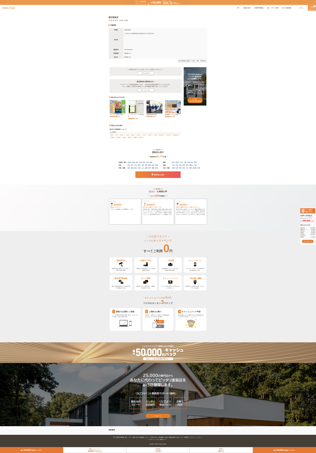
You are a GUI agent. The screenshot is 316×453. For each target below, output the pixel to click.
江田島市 (112, 137)
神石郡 (141, 137)
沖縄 (199, 168)
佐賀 (176, 168)
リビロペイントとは (154, 439)
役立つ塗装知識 (286, 8)
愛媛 (153, 168)
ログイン (147, 437)
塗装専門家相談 (259, 8)
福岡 (173, 168)
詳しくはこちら (145, 90)
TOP (238, 8)
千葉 (185, 162)
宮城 (140, 162)
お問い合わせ (154, 437)
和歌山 (191, 165)
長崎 (180, 168)
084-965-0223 (128, 49)
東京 (173, 162)
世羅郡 (135, 137)
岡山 (135, 168)
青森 (133, 162)
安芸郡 (118, 137)
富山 (132, 165)
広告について (179, 437)
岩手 (137, 162)
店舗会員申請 (172, 437)
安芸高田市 (175, 135)
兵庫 (176, 165)
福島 (151, 162)
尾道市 (133, 135)
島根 (132, 168)
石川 (135, 165)
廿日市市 (168, 135)
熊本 (183, 168)
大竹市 (155, 135)
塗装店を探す (247, 8)
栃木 (192, 162)
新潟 (129, 165)
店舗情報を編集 (185, 61)
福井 (139, 165)
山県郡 (124, 137)
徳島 (146, 168)
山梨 (142, 165)
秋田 (144, 162)
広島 (139, 168)
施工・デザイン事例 (272, 8)
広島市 (111, 135)
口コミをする (146, 73)
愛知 (149, 165)
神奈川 (177, 162)
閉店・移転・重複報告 (199, 61)
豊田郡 (129, 137)
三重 (195, 165)
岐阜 (153, 165)
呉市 (117, 135)
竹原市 (122, 135)
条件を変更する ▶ (307, 241)
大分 (187, 168)
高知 (156, 168)
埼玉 (181, 162)
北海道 (130, 162)
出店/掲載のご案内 (163, 437)
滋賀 (183, 165)
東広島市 (161, 135)
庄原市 (149, 135)
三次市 (144, 135)
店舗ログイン (163, 439)
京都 (180, 165)
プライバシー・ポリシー (196, 437)
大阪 (173, 165)
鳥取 (129, 168)
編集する (128, 53)
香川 (149, 168)
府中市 (138, 135)
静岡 (156, 165)
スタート (158, 416)
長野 (146, 165)
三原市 (127, 135)
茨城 (188, 162)
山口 (142, 168)
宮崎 (190, 168)
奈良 (187, 165)
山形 (147, 162)
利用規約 (186, 437)
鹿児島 (195, 168)
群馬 (195, 162)
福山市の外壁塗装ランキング (118, 129)
